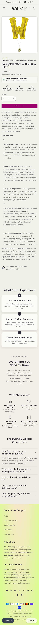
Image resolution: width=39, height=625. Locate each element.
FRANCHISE (8, 530)
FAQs (6, 516)
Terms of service (15, 616)
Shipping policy (26, 616)
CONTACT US (9, 534)
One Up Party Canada (18, 611)
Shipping (4, 74)
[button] (4, 8)
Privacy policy (28, 613)
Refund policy (17, 613)
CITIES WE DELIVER (10, 521)
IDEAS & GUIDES (9, 525)
